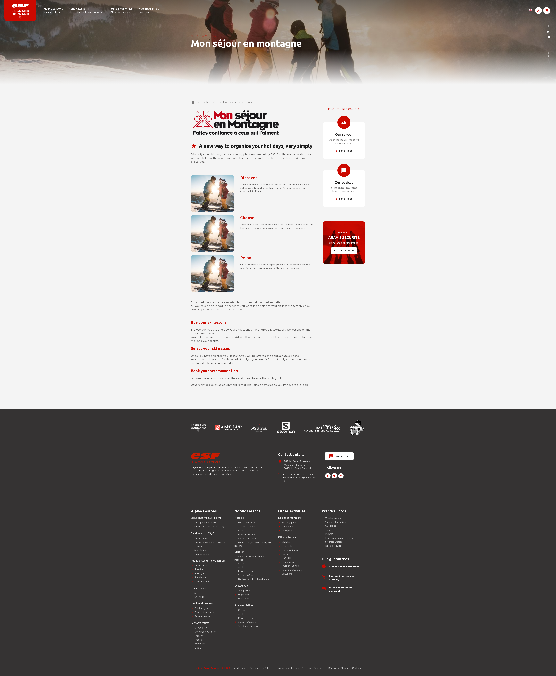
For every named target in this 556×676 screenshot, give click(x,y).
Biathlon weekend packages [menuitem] (253, 579)
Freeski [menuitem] (198, 546)
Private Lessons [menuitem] (246, 618)
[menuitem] (210, 511)
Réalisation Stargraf (338, 668)
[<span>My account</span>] (538, 10)
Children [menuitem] (242, 610)
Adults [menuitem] (241, 614)
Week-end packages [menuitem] (249, 626)
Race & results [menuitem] (333, 546)
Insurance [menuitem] (330, 534)
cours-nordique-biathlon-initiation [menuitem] (249, 558)
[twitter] (548, 31)
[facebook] (548, 26)
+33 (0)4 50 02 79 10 (302, 474)
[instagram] (548, 37)
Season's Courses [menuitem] (247, 622)
